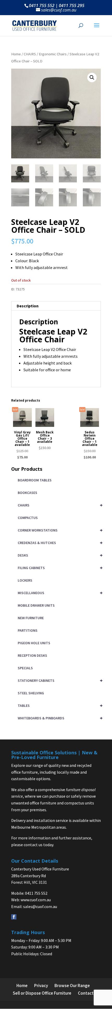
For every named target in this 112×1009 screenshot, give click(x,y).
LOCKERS (25, 580)
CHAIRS (30, 54)
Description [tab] (28, 305)
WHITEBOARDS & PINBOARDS (59, 718)
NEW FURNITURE (31, 618)
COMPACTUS (28, 517)
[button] (92, 77)
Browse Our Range (72, 985)
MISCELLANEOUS (59, 592)
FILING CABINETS (59, 567)
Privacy (41, 985)
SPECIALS (25, 668)
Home (16, 54)
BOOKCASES (27, 492)
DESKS (59, 555)
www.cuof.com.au (36, 899)
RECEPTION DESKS (32, 655)
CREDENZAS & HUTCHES (59, 542)
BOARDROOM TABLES (35, 480)
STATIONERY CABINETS (59, 680)
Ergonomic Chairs (53, 54)
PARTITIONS (28, 630)
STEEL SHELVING (31, 693)
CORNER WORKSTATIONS (59, 530)
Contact (86, 993)
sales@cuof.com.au (40, 906)
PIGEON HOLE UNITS (34, 643)
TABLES (59, 705)
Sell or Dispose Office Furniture (42, 993)
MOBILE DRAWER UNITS (36, 605)
